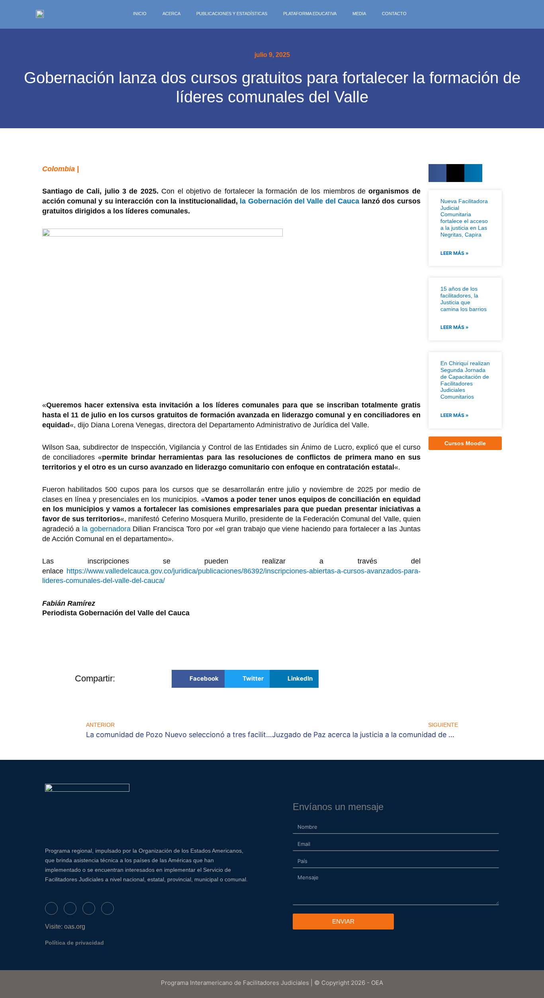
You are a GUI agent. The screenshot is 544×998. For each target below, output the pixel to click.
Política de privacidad (74, 942)
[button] (437, 173)
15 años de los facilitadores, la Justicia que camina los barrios (463, 299)
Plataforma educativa (310, 13)
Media (359, 13)
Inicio (140, 13)
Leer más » (454, 253)
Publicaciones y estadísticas (231, 13)
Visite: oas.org (65, 926)
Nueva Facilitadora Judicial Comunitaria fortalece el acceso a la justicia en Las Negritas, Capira (464, 218)
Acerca (171, 13)
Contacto (394, 13)
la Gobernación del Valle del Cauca (299, 201)
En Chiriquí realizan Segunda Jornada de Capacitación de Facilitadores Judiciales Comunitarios (465, 380)
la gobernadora (106, 529)
